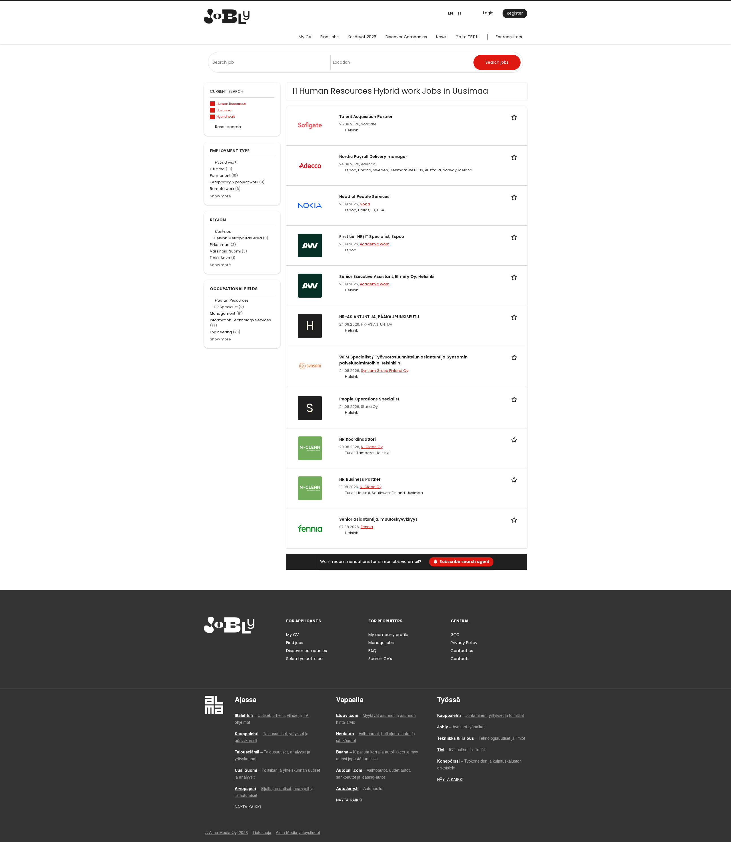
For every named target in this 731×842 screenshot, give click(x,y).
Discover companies (306, 650)
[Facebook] (208, 645)
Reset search (228, 127)
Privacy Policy (464, 642)
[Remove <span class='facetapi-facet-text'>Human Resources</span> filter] (212, 103)
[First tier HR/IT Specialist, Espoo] (310, 245)
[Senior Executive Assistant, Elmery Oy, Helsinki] (310, 285)
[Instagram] (217, 645)
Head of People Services (364, 196)
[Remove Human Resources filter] (212, 300)
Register (515, 13)
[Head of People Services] (310, 205)
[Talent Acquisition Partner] (310, 125)
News (441, 37)
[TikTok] (236, 645)
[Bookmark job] (515, 117)
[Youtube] (245, 645)
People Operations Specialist (369, 399)
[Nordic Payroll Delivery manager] (310, 165)
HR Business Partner (360, 479)
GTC (455, 634)
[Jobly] (227, 16)
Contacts (460, 658)
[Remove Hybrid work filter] (212, 162)
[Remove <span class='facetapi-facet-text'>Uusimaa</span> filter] (212, 110)
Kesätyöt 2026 (362, 37)
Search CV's (380, 658)
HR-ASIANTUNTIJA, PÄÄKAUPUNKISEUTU (379, 317)
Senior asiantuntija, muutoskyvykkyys (378, 519)
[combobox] (270, 62)
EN (450, 13)
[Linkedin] (227, 645)
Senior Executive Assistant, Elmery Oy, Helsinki (386, 276)
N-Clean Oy (372, 446)
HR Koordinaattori (357, 439)
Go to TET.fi (466, 37)
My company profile (388, 634)
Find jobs (294, 642)
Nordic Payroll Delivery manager (373, 156)
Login (488, 13)
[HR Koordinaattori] (310, 448)
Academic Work (374, 244)
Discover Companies (406, 37)
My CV (305, 37)
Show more (220, 196)
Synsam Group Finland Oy (384, 370)
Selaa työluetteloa (304, 658)
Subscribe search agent (464, 561)
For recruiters (509, 37)
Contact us (462, 650)
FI (459, 13)
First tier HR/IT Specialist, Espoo (371, 236)
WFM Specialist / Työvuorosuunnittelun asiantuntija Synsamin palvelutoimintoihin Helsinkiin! (403, 360)
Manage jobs (381, 642)
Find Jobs (329, 37)
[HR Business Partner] (310, 488)
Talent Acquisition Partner (366, 116)
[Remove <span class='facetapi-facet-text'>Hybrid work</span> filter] (212, 117)
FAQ (372, 650)
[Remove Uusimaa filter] (212, 231)
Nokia (365, 204)
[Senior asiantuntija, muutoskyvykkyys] (310, 528)
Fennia (367, 526)
